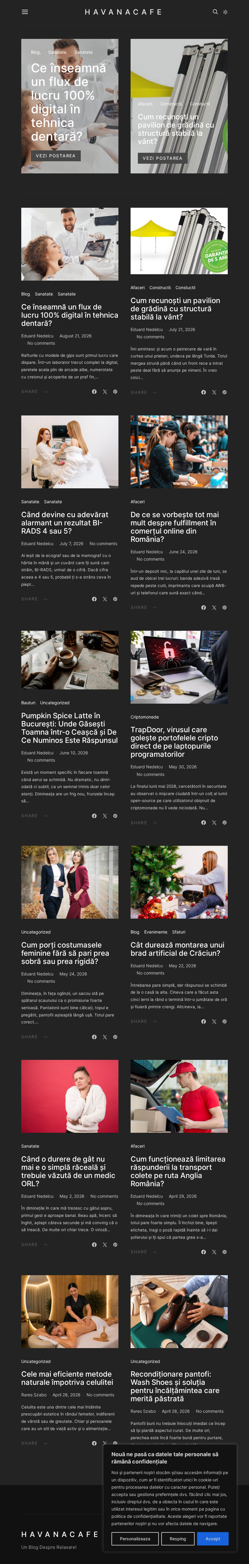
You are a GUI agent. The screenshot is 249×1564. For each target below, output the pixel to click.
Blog (35, 52)
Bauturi (28, 702)
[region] (170, 1498)
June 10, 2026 (74, 752)
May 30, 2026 (183, 766)
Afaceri (145, 103)
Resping (178, 1538)
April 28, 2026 (66, 1394)
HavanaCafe (124, 12)
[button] (225, 12)
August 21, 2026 (76, 335)
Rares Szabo (33, 1394)
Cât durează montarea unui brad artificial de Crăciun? (177, 949)
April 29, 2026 (183, 1196)
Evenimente (155, 931)
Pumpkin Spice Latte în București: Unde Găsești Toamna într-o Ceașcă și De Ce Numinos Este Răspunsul (69, 728)
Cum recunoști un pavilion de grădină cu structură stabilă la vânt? (176, 129)
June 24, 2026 (183, 551)
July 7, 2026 (72, 543)
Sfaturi (178, 931)
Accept (213, 1538)
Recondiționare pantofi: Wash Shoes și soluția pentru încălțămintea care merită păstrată (175, 1386)
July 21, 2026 (182, 329)
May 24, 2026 (73, 973)
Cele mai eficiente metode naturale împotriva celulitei (67, 1378)
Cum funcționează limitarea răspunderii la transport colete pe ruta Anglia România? (178, 1171)
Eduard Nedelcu (37, 335)
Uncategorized (55, 702)
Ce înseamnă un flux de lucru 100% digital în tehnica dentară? (68, 102)
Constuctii (200, 103)
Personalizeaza (135, 1538)
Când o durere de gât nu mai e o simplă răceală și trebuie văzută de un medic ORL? (68, 1171)
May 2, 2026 (72, 1196)
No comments (41, 343)
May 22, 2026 (182, 965)
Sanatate (57, 52)
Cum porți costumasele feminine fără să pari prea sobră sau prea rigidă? (65, 953)
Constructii (171, 103)
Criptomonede (145, 716)
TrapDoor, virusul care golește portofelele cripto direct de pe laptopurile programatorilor (174, 742)
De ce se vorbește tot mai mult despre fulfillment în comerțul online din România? (175, 527)
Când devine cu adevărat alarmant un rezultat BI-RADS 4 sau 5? (64, 522)
